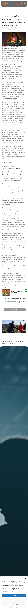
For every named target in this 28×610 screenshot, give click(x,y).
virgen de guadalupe (9, 343)
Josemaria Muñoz (7, 30)
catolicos (9, 341)
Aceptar (14, 595)
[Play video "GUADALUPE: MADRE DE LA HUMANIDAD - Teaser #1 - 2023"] (14, 39)
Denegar (14, 600)
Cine (14, 341)
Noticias (16, 28)
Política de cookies (12, 607)
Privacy (17, 607)
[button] (25, 578)
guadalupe (19, 341)
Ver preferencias (14, 604)
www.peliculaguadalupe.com (13, 168)
